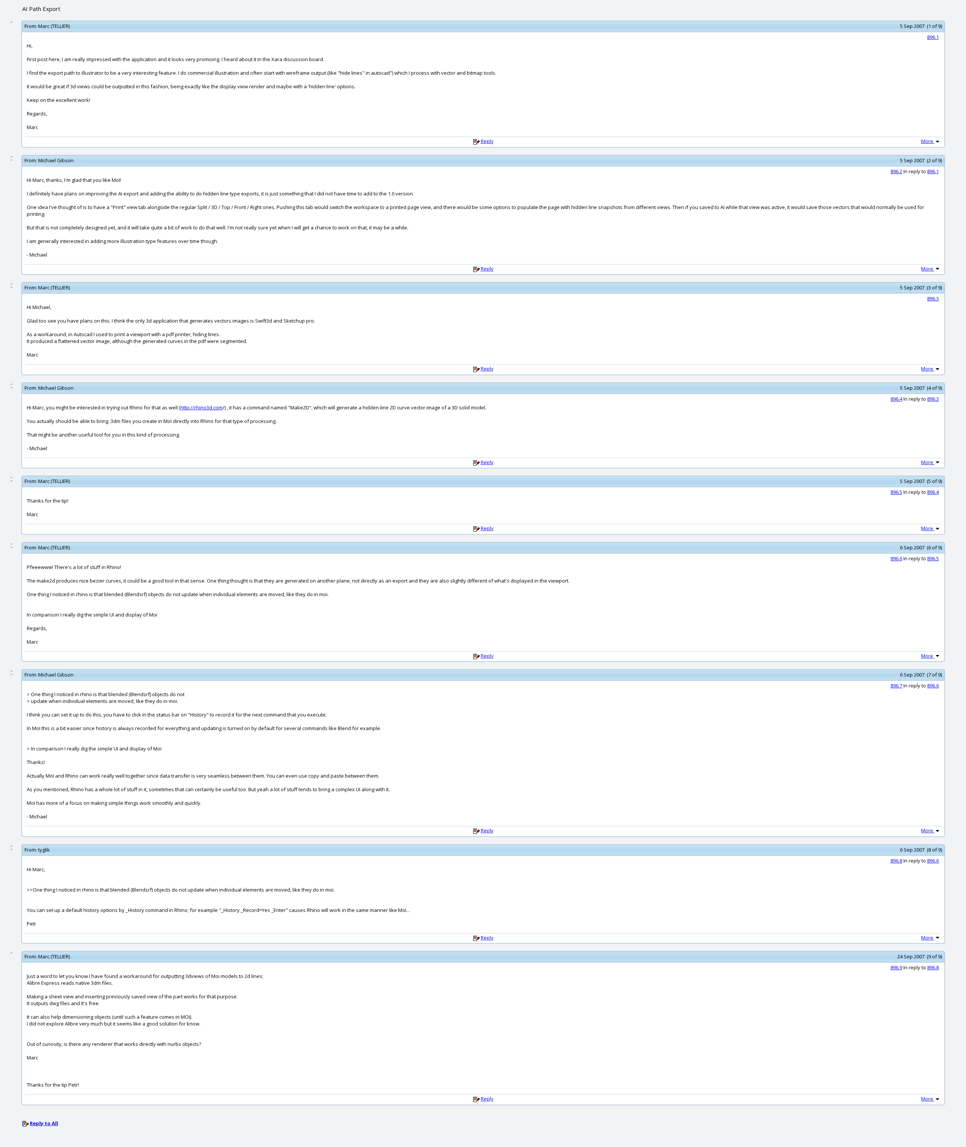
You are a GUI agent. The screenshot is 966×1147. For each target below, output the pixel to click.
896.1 (933, 37)
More (927, 141)
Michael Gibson (56, 160)
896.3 (933, 298)
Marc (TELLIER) (54, 26)
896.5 (896, 492)
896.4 (896, 398)
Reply (487, 141)
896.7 (896, 685)
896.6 (896, 558)
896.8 (896, 860)
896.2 (896, 171)
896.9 (896, 967)
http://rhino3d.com (201, 407)
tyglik (44, 849)
